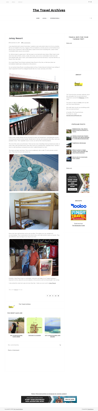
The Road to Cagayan (34, 335)
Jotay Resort (52, 283)
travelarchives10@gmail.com (74, 115)
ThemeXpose (90, 409)
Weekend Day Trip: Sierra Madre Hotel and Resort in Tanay (80, 130)
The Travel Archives (49, 10)
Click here (16, 289)
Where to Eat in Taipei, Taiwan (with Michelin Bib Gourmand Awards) (80, 151)
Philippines (81, 97)
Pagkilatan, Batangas (79, 143)
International (54, 18)
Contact (20, 1)
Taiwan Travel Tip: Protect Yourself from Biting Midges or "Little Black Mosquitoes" (80, 137)
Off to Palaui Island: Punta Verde (16, 336)
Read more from (78, 223)
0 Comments (26, 43)
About (13, 1)
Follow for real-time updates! (49, 393)
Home (7, 1)
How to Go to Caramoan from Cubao (79, 157)
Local (44, 18)
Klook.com (69, 43)
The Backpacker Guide (78, 225)
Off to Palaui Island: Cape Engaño (52, 336)
